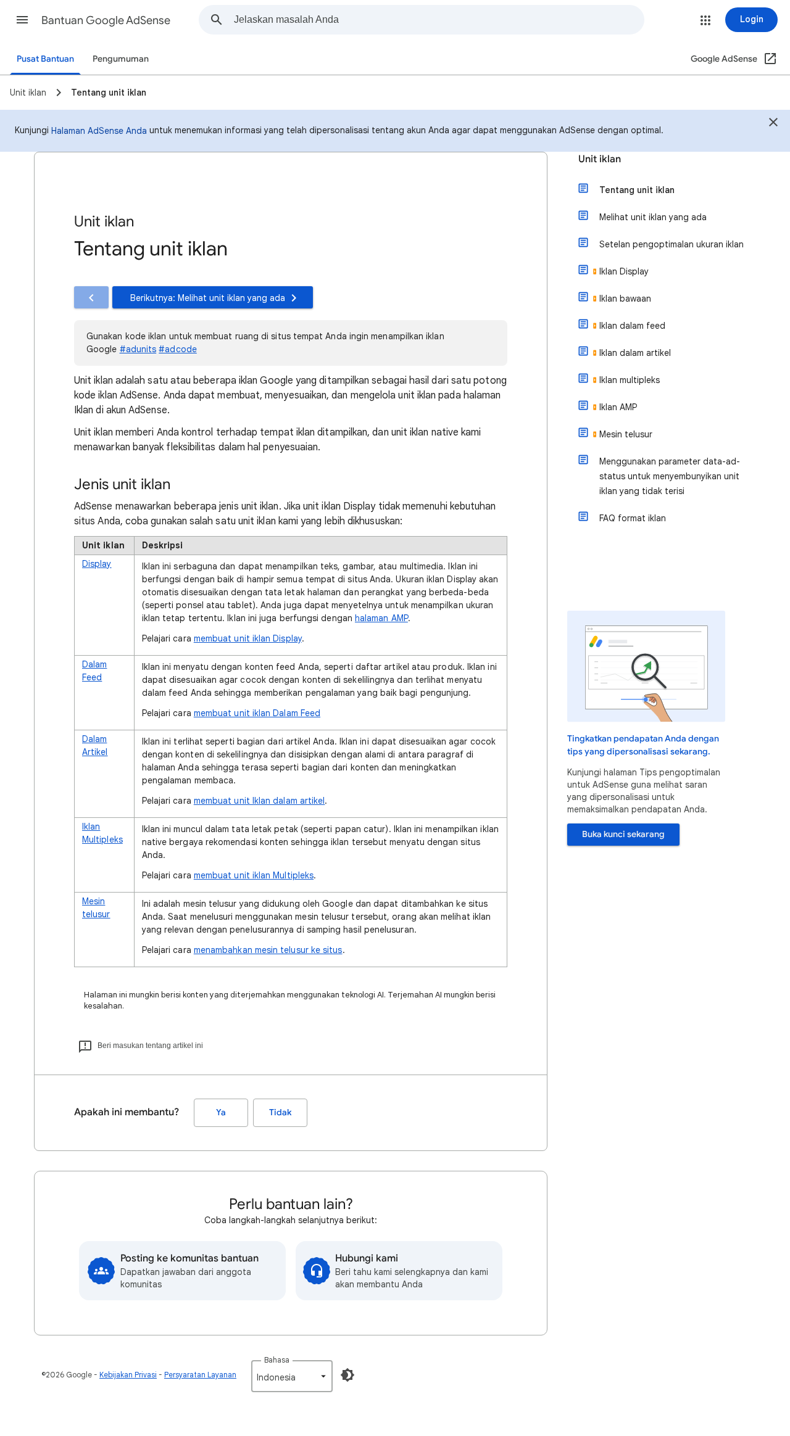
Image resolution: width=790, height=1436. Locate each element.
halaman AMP (381, 618)
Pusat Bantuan (45, 59)
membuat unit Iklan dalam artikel (259, 800)
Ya (221, 1112)
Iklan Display (624, 271)
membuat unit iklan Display (248, 638)
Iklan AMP (618, 407)
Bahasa (276, 1359)
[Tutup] (773, 124)
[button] (22, 20)
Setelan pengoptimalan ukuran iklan (671, 244)
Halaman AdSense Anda (99, 130)
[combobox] (439, 20)
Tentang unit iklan (637, 190)
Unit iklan (599, 159)
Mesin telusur (625, 434)
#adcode (178, 349)
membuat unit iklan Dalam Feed (257, 713)
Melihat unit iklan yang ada (653, 217)
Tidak (280, 1112)
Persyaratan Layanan (200, 1374)
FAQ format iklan (632, 518)
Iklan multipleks (629, 380)
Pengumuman (121, 59)
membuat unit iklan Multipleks (254, 875)
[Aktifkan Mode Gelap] (347, 1375)
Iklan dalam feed (632, 325)
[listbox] (292, 1376)
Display (97, 563)
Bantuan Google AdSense (105, 20)
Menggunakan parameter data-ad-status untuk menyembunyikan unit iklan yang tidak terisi (669, 476)
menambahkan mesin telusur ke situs (268, 949)
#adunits (138, 349)
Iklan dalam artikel (635, 352)
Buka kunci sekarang (623, 834)
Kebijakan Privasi (128, 1374)
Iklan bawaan (625, 298)
